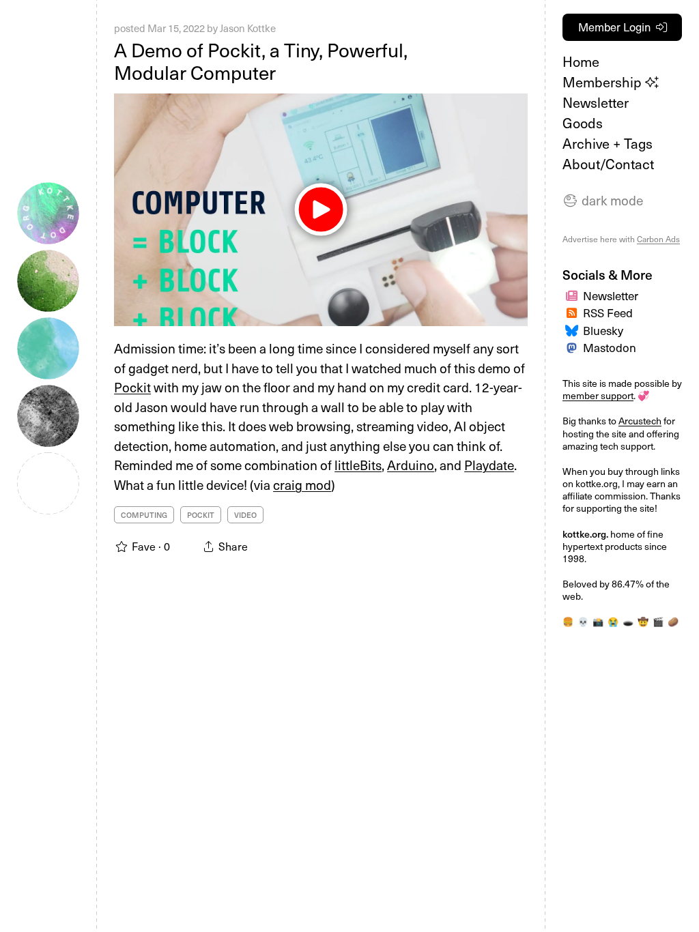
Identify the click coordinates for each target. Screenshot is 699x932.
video (245, 515)
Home (580, 61)
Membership (603, 81)
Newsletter (595, 102)
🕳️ (628, 621)
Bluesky (603, 330)
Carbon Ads (658, 238)
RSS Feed (608, 312)
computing (144, 515)
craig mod (302, 484)
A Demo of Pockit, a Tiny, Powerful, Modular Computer (261, 61)
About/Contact (608, 163)
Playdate (489, 465)
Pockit (132, 387)
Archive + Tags (607, 143)
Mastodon (609, 347)
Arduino (410, 465)
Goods (582, 122)
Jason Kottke (248, 28)
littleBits (358, 465)
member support (597, 395)
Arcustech (639, 420)
